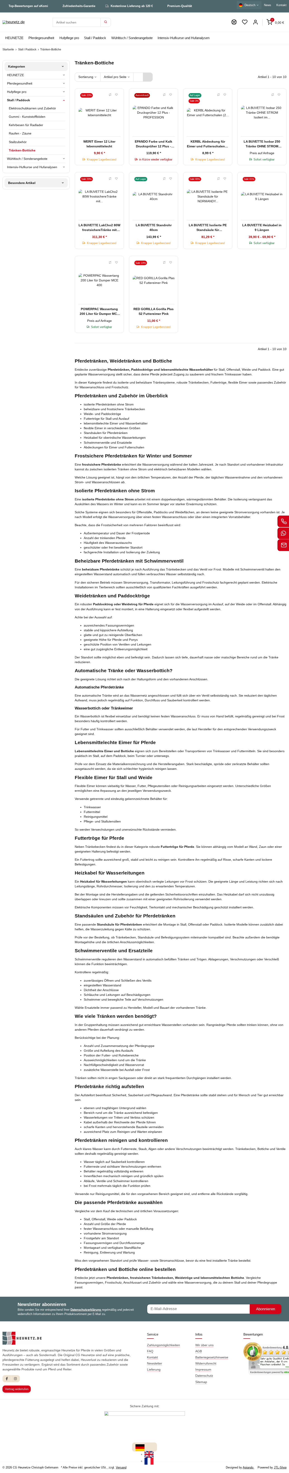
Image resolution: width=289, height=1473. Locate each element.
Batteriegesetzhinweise (211, 1357)
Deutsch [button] (250, 5)
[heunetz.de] (13, 22)
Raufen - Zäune (20, 133)
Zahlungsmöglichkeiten (163, 1345)
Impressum (203, 1369)
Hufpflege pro (16, 92)
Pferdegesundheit (19, 83)
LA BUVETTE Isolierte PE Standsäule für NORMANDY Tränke (208, 227)
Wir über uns (204, 1345)
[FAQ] (233, 22)
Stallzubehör (18, 142)
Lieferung (154, 1369)
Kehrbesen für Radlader (26, 125)
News (267, 5)
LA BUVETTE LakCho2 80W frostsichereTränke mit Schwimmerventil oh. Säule (99, 227)
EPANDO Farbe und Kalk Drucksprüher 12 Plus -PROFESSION (153, 144)
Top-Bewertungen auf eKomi (28, 6)
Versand (121, 1467)
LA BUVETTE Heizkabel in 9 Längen (262, 227)
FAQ (150, 1351)
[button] (244, 22)
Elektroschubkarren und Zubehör (32, 108)
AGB (198, 1351)
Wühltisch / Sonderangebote (27, 158)
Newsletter (154, 1363)
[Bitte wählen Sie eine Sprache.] (139, 1447)
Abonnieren (265, 1309)
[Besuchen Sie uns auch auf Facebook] (6, 1378)
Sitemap (201, 1382)
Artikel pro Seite (115, 77)
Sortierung (85, 77)
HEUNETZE (15, 75)
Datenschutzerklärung (86, 1309)
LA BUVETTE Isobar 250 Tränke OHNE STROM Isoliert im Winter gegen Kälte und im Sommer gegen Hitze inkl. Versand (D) (262, 144)
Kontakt (152, 1357)
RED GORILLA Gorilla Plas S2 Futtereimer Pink (153, 311)
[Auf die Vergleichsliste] (110, 95)
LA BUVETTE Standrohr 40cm (154, 227)
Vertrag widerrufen (16, 1389)
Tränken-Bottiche (22, 150)
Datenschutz (204, 1375)
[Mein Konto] (255, 22)
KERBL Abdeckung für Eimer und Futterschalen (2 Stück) (208, 144)
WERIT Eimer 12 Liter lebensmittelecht (99, 144)
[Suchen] (105, 22)
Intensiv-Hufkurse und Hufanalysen (32, 167)
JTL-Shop (280, 1467)
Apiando (248, 1467)
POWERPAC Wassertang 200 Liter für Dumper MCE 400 (99, 311)
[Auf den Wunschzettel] (116, 95)
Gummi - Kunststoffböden (27, 116)
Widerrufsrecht (205, 1363)
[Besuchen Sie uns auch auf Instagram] (15, 1378)
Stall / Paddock (18, 100)
